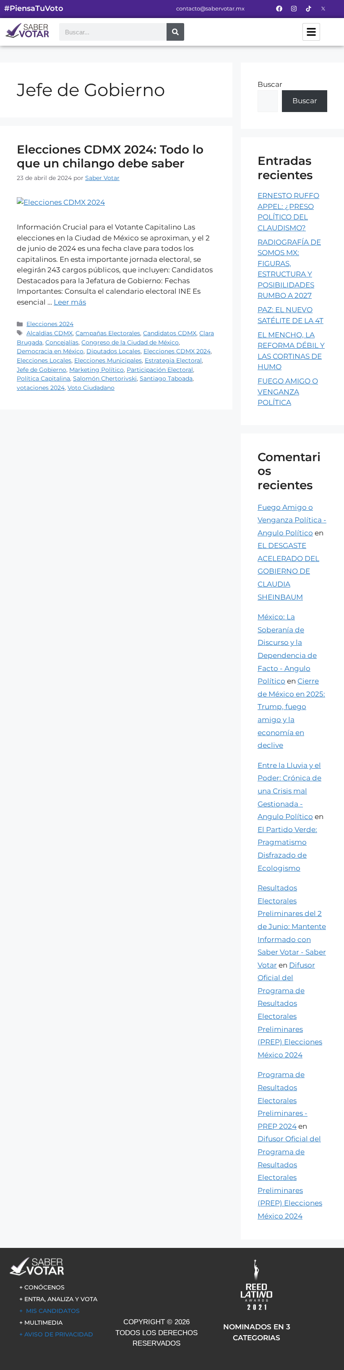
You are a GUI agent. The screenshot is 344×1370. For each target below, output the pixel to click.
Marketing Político (96, 369)
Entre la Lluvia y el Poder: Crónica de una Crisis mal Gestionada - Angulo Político (289, 791)
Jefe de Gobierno (41, 369)
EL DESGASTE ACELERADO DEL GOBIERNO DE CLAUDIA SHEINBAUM (288, 571)
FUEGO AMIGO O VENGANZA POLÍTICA (288, 392)
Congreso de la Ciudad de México (130, 342)
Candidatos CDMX (169, 333)
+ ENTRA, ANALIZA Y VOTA (58, 1299)
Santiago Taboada (166, 378)
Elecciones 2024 (49, 324)
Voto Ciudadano (91, 387)
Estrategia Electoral (173, 360)
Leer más (70, 302)
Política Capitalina (43, 378)
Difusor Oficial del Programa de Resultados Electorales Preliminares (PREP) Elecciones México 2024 (290, 1177)
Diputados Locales (113, 351)
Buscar (270, 84)
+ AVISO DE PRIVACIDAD (56, 1334)
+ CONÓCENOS (42, 1287)
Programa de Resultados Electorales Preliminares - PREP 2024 (283, 1100)
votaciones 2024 (41, 387)
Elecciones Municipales (108, 360)
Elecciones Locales (44, 360)
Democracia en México (50, 351)
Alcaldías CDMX (49, 333)
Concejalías (61, 342)
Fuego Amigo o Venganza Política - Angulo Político (292, 520)
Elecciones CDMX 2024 (177, 351)
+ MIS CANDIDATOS (49, 1311)
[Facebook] (279, 8)
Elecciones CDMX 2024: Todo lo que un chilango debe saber (110, 156)
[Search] (175, 32)
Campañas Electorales (108, 333)
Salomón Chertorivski (105, 378)
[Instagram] (293, 8)
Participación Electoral (160, 369)
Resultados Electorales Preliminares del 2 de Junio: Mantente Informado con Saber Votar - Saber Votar (292, 926)
